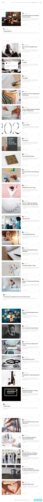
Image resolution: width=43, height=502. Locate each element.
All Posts (3, 9)
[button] (40, 2)
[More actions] (39, 13)
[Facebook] (33, 2)
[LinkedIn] (34, 2)
